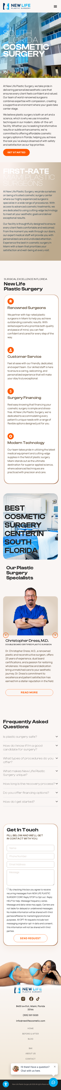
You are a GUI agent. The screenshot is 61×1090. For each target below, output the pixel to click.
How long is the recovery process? (29, 784)
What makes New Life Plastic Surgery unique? (24, 773)
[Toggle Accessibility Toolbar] (5, 1084)
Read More (29, 692)
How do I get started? (19, 801)
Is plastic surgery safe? (20, 736)
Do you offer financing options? (26, 793)
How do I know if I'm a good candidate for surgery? (22, 747)
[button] (55, 6)
